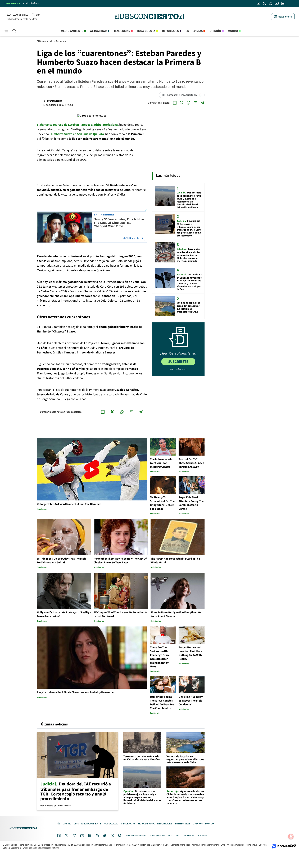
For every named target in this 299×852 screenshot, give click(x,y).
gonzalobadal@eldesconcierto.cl (44, 848)
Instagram (74, 835)
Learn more (131, 237)
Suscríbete (178, 362)
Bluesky (119, 835)
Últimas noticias (68, 823)
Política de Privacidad (136, 835)
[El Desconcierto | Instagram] (270, 3)
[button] (283, 16)
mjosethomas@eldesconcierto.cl (242, 845)
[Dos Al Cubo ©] (284, 847)
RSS (178, 835)
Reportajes (170, 31)
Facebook (59, 835)
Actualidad (98, 31)
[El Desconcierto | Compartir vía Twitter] (182, 103)
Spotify (97, 835)
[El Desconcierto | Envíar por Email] (195, 103)
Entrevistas (194, 31)
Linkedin (89, 835)
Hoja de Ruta (146, 31)
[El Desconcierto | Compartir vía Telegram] (202, 103)
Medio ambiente (72, 31)
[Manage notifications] (291, 836)
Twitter (67, 835)
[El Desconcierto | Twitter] (264, 3)
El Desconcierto (45, 41)
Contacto (202, 835)
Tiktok (104, 835)
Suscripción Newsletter (161, 835)
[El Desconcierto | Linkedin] (282, 3)
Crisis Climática (31, 3)
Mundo (233, 31)
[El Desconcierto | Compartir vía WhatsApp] (189, 103)
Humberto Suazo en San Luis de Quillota (77, 134)
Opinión (215, 31)
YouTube (82, 835)
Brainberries (104, 214)
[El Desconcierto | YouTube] (277, 3)
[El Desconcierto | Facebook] (258, 3)
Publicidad (189, 835)
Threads (112, 836)
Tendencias (122, 31)
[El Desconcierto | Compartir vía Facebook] (175, 103)
